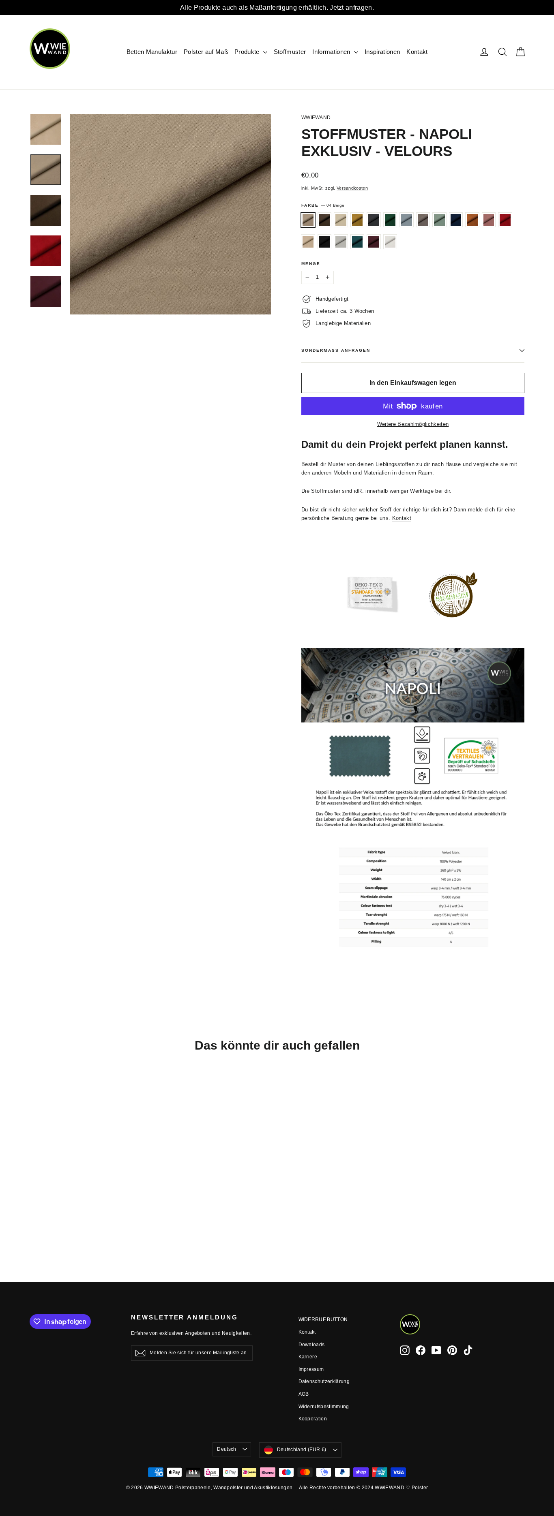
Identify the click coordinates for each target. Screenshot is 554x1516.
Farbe (322, 205)
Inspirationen (382, 51)
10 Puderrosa (489, 220)
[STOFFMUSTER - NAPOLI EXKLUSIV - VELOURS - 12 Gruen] (85, 1203)
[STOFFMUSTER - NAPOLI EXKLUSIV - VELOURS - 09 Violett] (65, 1220)
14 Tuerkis (357, 242)
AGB (303, 1394)
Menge (310, 263)
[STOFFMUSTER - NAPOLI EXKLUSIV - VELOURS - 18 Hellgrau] (34, 1211)
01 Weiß (390, 242)
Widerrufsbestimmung (323, 1406)
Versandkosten (352, 188)
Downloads (311, 1344)
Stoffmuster (290, 51)
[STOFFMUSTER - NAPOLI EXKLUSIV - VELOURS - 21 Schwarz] (34, 1220)
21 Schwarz (324, 242)
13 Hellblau (406, 220)
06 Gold (357, 220)
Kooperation (312, 1419)
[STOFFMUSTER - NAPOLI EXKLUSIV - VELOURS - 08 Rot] (85, 1211)
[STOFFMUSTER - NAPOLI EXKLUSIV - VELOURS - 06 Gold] (65, 1203)
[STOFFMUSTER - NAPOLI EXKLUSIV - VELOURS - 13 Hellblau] (95, 1203)
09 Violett (373, 242)
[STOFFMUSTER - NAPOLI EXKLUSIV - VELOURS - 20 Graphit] (75, 1203)
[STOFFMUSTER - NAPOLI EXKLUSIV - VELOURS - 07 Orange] (65, 1211)
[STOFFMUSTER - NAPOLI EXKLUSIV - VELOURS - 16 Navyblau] (55, 1211)
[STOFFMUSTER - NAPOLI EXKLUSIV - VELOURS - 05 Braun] (44, 1203)
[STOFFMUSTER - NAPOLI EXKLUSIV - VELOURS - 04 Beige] (34, 1203)
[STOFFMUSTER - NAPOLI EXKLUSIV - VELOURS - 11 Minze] (44, 1211)
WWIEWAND (316, 117)
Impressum (311, 1369)
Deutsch (226, 1449)
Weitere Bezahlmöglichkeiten (413, 424)
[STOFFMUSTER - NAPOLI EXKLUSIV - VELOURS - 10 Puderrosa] (75, 1211)
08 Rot (505, 220)
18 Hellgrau (423, 220)
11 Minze (439, 220)
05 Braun (324, 220)
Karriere (308, 1357)
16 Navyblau (456, 220)
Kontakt (416, 51)
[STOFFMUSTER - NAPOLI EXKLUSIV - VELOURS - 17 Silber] (44, 1220)
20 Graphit (373, 220)
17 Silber (341, 242)
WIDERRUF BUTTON (323, 1319)
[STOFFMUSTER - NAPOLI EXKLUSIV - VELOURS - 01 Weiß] (75, 1220)
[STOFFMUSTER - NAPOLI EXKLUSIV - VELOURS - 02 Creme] (55, 1203)
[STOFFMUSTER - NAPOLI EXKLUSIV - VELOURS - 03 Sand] (95, 1211)
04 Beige (308, 220)
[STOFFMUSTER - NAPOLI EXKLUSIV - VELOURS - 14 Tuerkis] (55, 1220)
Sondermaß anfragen (336, 350)
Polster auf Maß (206, 51)
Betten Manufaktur (152, 51)
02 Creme (341, 220)
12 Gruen (390, 220)
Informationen (332, 51)
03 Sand (308, 242)
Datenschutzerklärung (324, 1381)
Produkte (247, 51)
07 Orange (472, 220)
